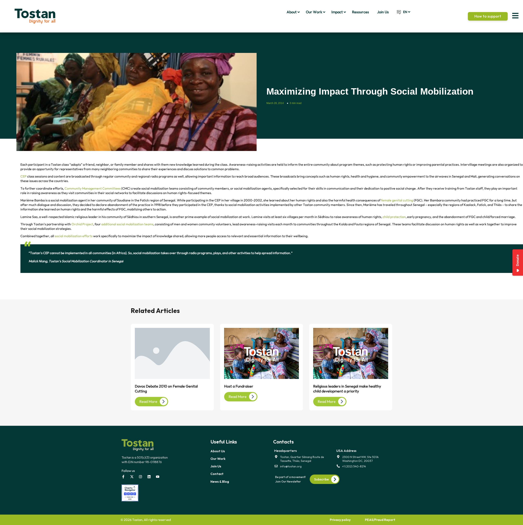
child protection (394, 217)
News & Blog (219, 481)
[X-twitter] (132, 476)
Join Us (215, 466)
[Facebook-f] (123, 476)
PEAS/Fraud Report (380, 520)
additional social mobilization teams (127, 224)
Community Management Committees (93, 188)
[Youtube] (157, 476)
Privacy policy (340, 520)
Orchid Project (82, 224)
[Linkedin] (149, 476)
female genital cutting (397, 200)
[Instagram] (140, 476)
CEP (23, 176)
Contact (217, 474)
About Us (217, 451)
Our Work (218, 459)
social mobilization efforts (74, 236)
